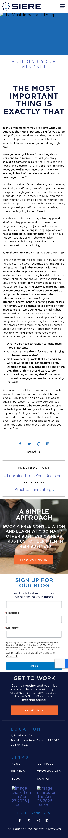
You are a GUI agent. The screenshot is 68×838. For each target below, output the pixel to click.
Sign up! (34, 666)
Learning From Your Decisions (35, 476)
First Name (12, 613)
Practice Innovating (33, 490)
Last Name (12, 628)
